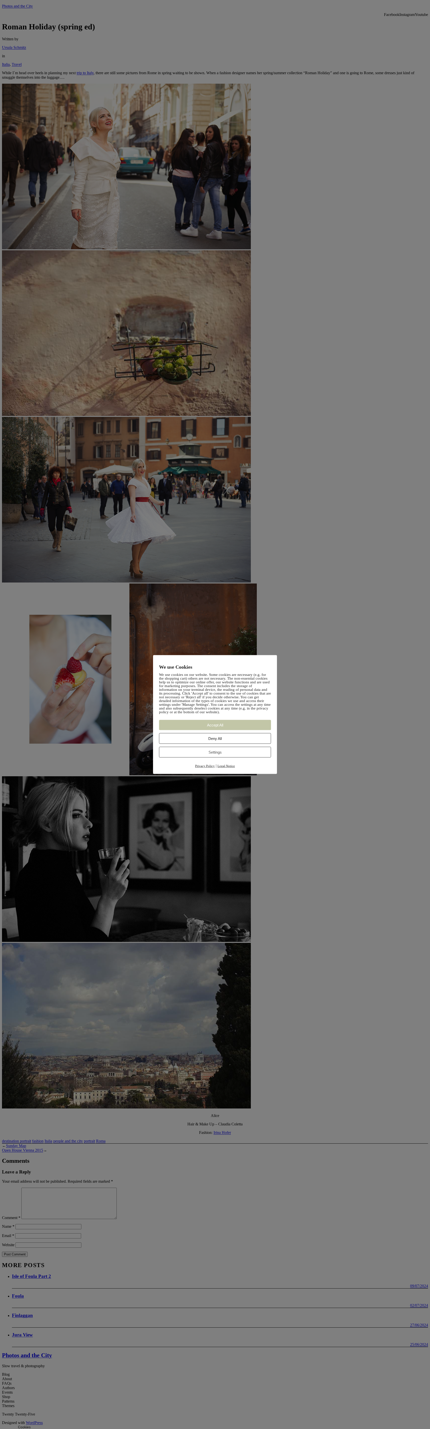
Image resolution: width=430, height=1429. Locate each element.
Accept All (215, 725)
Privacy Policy (205, 766)
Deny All (215, 738)
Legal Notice (226, 766)
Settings (215, 752)
